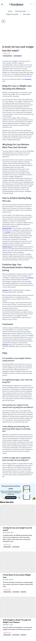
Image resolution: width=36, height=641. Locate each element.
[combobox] (32, 4)
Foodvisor (28, 79)
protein (8, 232)
